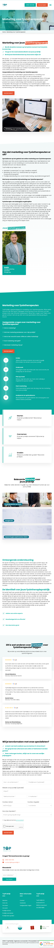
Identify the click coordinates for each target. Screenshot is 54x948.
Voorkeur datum (7, 802)
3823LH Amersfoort (41, 905)
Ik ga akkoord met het (14, 820)
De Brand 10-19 (40, 903)
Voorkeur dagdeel (33, 802)
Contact (22, 900)
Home (4, 32)
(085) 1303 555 (30, 5)
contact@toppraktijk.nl (10, 862)
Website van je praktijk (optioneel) (13, 788)
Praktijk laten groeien (8, 916)
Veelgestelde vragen (25, 905)
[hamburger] (51, 5)
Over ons (4, 903)
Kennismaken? (42, 5)
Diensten (4, 900)
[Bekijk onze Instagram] (27, 943)
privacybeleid (19, 820)
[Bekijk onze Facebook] (22, 943)
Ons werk (5, 908)
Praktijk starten (6, 910)
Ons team (5, 905)
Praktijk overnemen (7, 913)
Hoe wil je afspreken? (9, 811)
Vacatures (23, 903)
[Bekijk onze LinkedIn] (31, 943)
